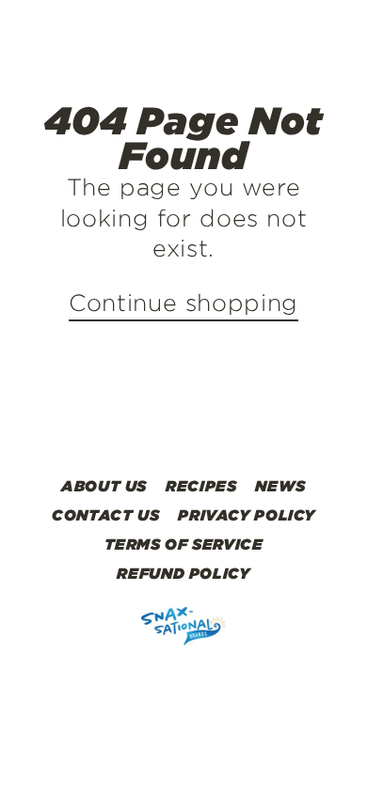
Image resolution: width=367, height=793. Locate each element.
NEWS (280, 485)
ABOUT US (104, 485)
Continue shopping (183, 302)
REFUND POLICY (183, 573)
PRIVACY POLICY (246, 514)
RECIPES (201, 485)
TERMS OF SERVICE (183, 544)
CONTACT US (105, 514)
